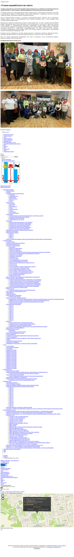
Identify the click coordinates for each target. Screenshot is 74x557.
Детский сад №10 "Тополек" (16, 419)
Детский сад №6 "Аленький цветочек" (18, 416)
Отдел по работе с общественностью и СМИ (20, 270)
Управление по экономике (15, 254)
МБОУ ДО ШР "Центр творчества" (18, 429)
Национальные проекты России (14, 340)
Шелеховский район (8, 189)
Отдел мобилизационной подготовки (18, 261)
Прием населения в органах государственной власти (22, 290)
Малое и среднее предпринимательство (16, 297)
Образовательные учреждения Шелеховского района (22, 324)
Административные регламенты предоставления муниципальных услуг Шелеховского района (29, 411)
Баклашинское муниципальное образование (20, 224)
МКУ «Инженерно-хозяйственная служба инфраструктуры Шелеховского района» (29, 442)
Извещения (12, 330)
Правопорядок (10, 292)
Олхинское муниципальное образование (19, 226)
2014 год (11, 403)
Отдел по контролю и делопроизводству (19, 267)
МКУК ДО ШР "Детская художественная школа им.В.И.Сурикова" (25, 427)
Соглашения (9, 348)
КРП (4, 450)
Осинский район (13, 209)
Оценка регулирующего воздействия (15, 243)
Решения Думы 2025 (11, 367)
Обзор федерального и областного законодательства (19, 407)
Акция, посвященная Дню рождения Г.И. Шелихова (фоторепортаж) (26, 376)
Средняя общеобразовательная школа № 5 (19, 440)
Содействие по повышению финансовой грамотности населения (22, 335)
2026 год (11, 237)
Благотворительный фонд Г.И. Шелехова (16, 377)
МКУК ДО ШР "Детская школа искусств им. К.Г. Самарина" (24, 441)
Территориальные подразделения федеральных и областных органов (26, 215)
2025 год (11, 236)
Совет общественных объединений (15, 374)
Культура (11, 200)
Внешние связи (10, 202)
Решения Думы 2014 (11, 352)
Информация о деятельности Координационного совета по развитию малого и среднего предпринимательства (36, 299)
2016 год (11, 307)
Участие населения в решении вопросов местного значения (24, 373)
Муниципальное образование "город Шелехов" (21, 222)
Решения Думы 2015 (11, 354)
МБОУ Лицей (12, 425)
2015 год (11, 305)
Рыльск (11, 208)
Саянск (11, 210)
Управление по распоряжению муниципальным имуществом (24, 253)
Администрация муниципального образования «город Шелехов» (25, 279)
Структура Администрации (13, 245)
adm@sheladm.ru (5, 463)
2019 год (11, 310)
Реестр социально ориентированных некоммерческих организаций (23, 277)
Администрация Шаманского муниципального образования (24, 286)
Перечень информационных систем (15, 333)
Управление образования (15, 251)
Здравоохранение (13, 196)
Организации (9, 214)
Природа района (13, 198)
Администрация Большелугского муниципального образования (25, 281)
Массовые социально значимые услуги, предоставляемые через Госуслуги (24, 445)
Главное (8, 339)
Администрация (7, 240)
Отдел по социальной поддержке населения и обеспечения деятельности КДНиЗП (29, 252)
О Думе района (10, 346)
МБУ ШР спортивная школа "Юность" (18, 423)
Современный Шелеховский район (15, 193)
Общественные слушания (12, 370)
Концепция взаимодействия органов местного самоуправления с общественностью (27, 372)
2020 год (11, 312)
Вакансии (8, 321)
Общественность (7, 369)
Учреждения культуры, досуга (16, 219)
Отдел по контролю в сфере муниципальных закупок (22, 266)
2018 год (11, 309)
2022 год (11, 314)
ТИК (4, 451)
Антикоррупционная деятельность (12, 449)
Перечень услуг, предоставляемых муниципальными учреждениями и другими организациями (29, 447)
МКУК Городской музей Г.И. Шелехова (19, 430)
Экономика (12, 194)
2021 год (11, 313)
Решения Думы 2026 (11, 368)
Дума (4, 344)
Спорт (10, 201)
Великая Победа (10, 191)
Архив (2, 484)
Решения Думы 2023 (11, 364)
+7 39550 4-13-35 (5, 461)
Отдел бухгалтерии (14, 258)
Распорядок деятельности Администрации (16, 287)
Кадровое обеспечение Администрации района (21, 322)
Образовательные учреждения (16, 218)
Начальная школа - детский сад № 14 (18, 437)
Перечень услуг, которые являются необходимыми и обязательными (23, 446)
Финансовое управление (15, 256)
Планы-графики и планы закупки (17, 331)
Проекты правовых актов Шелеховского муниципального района (22, 385)
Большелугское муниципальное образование (20, 223)
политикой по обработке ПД (54, 547)
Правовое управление (14, 249)
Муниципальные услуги (9, 410)
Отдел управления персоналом (16, 274)
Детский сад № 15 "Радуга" (16, 421)
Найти (16, 156)
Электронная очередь (6, 485)
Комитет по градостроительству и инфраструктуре (21, 262)
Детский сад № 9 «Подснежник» (17, 417)
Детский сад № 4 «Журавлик (16, 436)
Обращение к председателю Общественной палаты (22, 380)
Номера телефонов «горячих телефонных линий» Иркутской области (23, 338)
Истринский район (14, 213)
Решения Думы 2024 (11, 365)
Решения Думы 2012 (11, 350)
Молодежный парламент (12, 347)
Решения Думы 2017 (11, 356)
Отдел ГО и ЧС (13, 264)
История (8, 192)
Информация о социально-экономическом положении (19, 230)
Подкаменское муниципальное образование (20, 227)
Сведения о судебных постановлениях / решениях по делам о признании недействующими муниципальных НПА (34, 408)
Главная (2, 467)
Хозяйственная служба (14, 275)
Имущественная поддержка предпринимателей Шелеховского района (26, 301)
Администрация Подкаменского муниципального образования (24, 283)
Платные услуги (10, 415)
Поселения (9, 221)
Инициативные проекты (12, 232)
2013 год (11, 404)
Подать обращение (11, 334)
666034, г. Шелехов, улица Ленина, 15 (10, 460)
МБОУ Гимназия (13, 424)
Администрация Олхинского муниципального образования (24, 282)
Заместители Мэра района (15, 248)
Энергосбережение (11, 294)
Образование (12, 197)
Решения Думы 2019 (11, 359)
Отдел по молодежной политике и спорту (19, 269)
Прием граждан (10, 288)
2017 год (11, 308)
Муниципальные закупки (12, 329)
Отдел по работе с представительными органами (21, 271)
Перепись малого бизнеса (15, 303)
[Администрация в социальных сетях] (1, 487)
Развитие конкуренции (15, 296)
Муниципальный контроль (13, 244)
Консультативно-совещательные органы (16, 291)
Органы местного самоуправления (14, 278)
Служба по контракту (11, 337)
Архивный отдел (13, 257)
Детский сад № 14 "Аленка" (16, 420)
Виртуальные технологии (16, 493)
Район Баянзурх (13, 206)
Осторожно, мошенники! (12, 342)
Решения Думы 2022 (11, 363)
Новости (8, 129)
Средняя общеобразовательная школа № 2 (19, 438)
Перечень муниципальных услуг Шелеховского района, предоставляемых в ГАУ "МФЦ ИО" (29, 412)
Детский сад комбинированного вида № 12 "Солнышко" (23, 443)
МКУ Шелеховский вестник (16, 428)
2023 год (11, 234)
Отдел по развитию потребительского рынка (20, 273)
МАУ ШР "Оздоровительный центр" (18, 434)
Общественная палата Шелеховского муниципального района (21, 378)
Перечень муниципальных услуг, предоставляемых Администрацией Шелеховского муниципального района (33, 413)
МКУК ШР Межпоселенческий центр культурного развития (24, 432)
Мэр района (12, 247)
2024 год (11, 235)
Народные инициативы (12, 231)
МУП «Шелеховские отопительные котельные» (21, 433)
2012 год (11, 406)
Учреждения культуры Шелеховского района (20, 325)
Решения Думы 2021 (11, 361)
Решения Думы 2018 (11, 357)
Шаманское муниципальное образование (19, 228)
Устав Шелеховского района (13, 383)
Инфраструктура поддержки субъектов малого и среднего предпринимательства (29, 300)
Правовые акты (7, 381)
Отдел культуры (13, 265)
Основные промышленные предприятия (19, 217)
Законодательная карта (12, 382)
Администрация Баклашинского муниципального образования (24, 284)
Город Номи (12, 204)
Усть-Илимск (12, 211)
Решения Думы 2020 (11, 360)
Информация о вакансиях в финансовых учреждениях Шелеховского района (28, 326)
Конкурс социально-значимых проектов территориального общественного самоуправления (29, 239)
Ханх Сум (11, 205)
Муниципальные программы (13, 304)
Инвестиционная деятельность (14, 295)
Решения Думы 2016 (11, 355)
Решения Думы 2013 (11, 351)
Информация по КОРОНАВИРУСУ (15, 327)
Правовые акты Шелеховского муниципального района (20, 386)
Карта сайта (3, 482)
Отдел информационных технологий (18, 260)
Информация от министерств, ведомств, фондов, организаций (21, 343)
